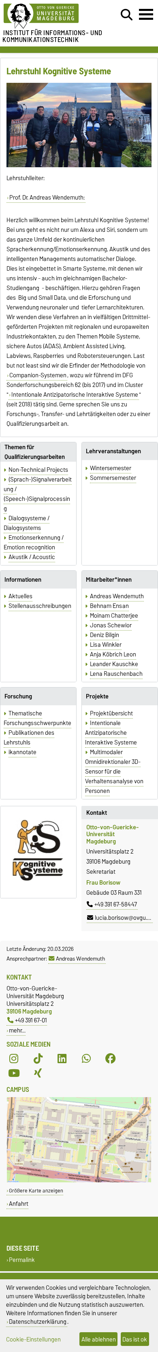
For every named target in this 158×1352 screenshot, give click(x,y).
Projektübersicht (111, 713)
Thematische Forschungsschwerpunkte (37, 718)
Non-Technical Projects (38, 470)
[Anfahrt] (79, 1180)
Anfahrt (18, 1204)
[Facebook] (110, 1058)
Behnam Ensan (109, 606)
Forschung (18, 696)
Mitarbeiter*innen (109, 580)
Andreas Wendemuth (117, 596)
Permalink (22, 1260)
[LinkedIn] (62, 1058)
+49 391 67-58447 (115, 904)
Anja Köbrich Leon (113, 654)
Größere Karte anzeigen (36, 1190)
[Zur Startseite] (48, 16)
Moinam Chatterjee (114, 615)
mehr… (17, 1030)
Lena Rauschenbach (116, 674)
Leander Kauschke (114, 664)
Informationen (22, 580)
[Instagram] (13, 1058)
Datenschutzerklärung (37, 1321)
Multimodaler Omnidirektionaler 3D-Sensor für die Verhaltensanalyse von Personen (114, 771)
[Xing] (38, 1073)
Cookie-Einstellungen (33, 1339)
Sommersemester (113, 478)
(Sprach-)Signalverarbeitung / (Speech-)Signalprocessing (38, 494)
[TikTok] (38, 1058)
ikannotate (22, 752)
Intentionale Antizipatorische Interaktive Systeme (74, 395)
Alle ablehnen (98, 1339)
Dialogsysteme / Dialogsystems (26, 523)
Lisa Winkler (106, 645)
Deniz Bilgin (104, 635)
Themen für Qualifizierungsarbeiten (34, 452)
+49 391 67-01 (31, 1020)
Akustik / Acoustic (32, 557)
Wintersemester (110, 468)
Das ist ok (134, 1339)
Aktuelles (20, 596)
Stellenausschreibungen (40, 606)
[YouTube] (13, 1073)
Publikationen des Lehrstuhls (29, 737)
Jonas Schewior (111, 625)
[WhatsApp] (86, 1058)
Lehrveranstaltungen (113, 451)
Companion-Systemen (37, 375)
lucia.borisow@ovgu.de (124, 918)
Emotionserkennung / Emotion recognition (34, 542)
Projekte (97, 696)
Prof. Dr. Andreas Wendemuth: (47, 197)
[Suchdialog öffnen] (126, 15)
